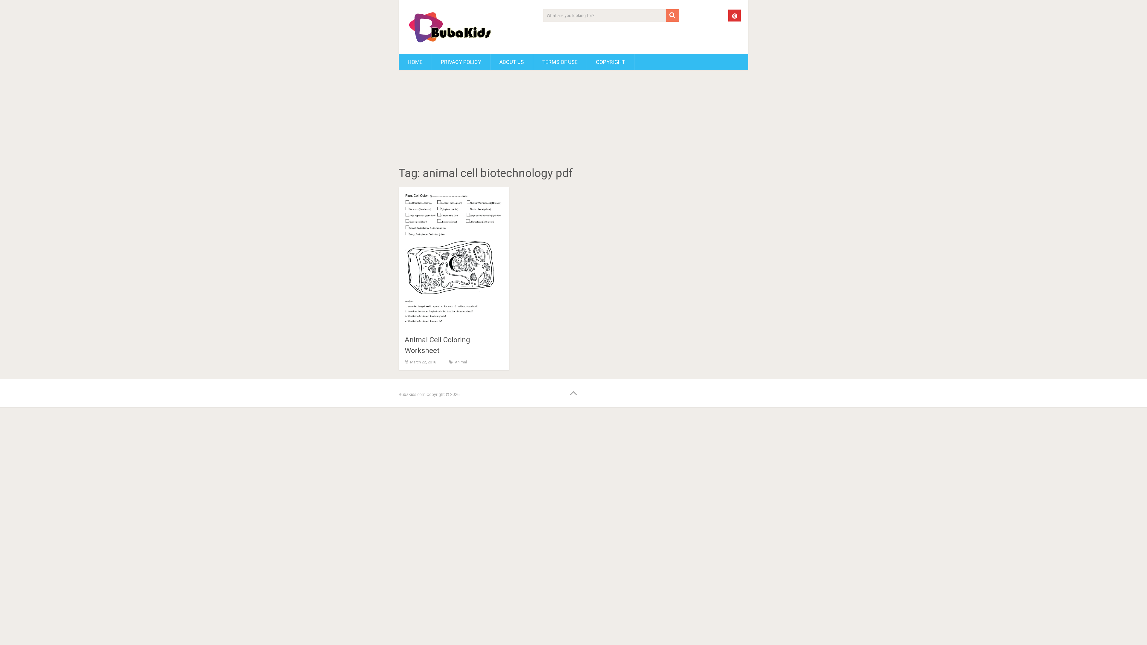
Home (415, 62)
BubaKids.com (412, 394)
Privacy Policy (461, 62)
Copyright (610, 62)
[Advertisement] (573, 119)
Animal (461, 362)
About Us (511, 62)
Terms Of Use (560, 62)
